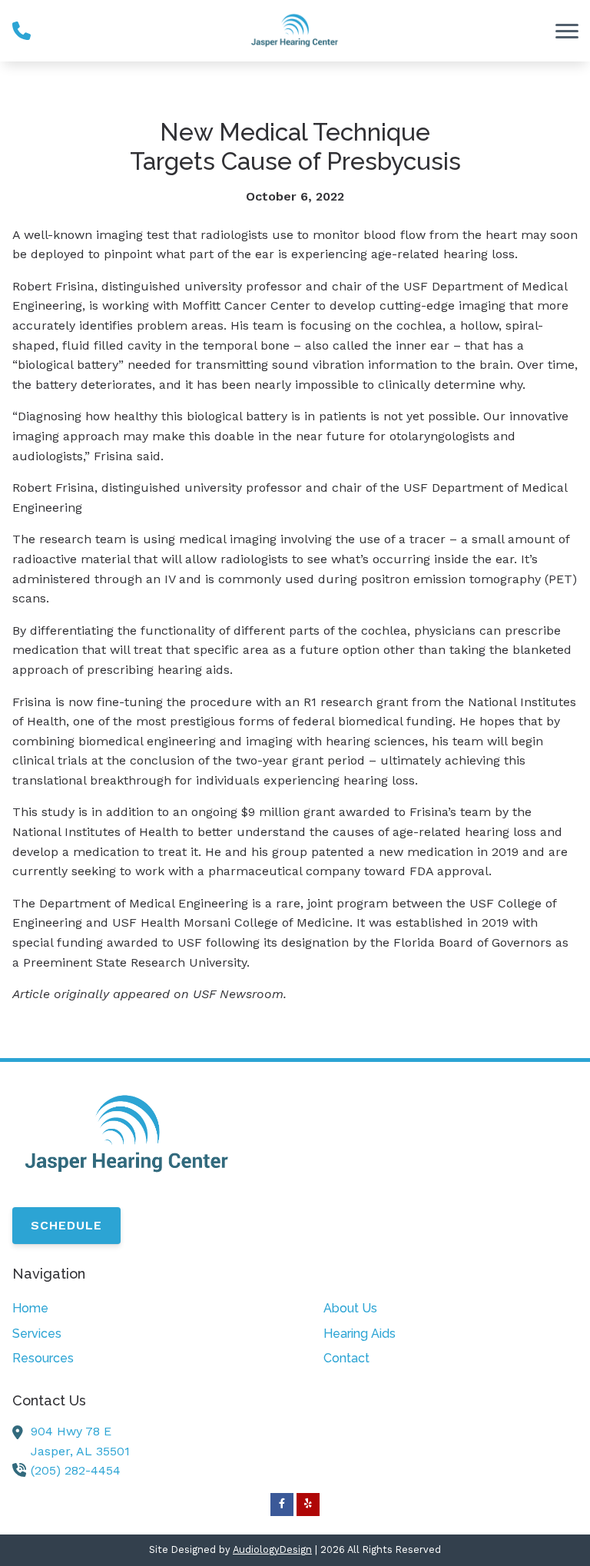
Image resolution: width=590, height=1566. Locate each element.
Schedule (66, 1225)
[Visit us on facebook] (281, 1504)
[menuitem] (139, 1309)
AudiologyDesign (272, 1549)
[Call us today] (21, 31)
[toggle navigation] (567, 30)
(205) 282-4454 (76, 1470)
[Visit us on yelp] (308, 1504)
